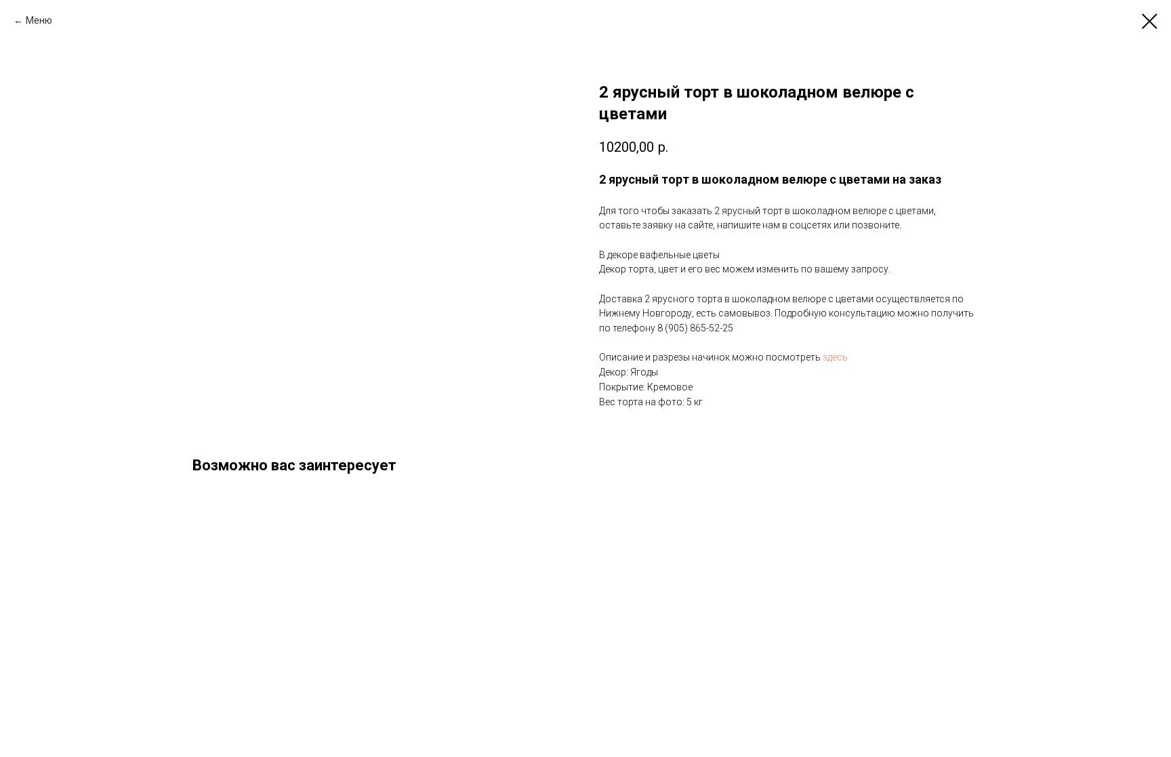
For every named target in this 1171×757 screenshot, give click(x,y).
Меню (39, 20)
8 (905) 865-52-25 (695, 328)
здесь (835, 357)
